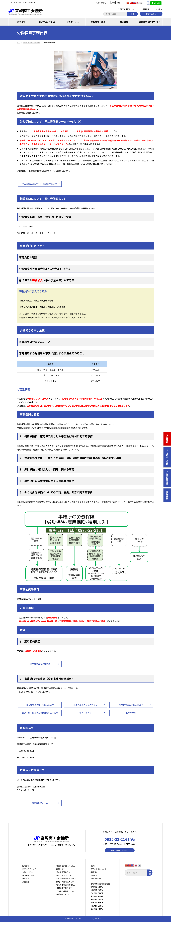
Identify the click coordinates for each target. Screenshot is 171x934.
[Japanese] (137, 3)
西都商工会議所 (97, 909)
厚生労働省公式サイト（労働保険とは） (40, 183)
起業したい (60, 869)
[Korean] (140, 3)
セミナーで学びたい (64, 875)
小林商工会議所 (97, 902)
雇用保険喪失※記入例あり (131, 704)
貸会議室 (25, 881)
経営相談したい (62, 894)
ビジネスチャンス (47, 21)
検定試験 (124, 21)
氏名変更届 (131, 712)
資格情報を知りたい (64, 888)
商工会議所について (128, 9)
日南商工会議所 (97, 899)
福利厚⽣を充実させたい (66, 885)
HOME (93, 866)
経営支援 (21, 21)
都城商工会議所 (97, 887)
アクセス (159, 9)
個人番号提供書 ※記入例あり (40, 704)
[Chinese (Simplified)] (127, 3)
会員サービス (73, 21)
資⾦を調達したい (63, 872)
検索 (132, 14)
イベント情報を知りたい (66, 878)
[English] (134, 3)
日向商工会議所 (97, 893)
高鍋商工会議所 (97, 896)
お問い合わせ (151, 14)
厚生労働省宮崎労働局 (40, 663)
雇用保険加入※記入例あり (85, 704)
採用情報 (145, 9)
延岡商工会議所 (97, 890)
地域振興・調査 (98, 21)
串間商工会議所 (97, 905)
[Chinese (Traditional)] (131, 3)
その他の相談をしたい (65, 891)
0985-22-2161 (120, 839)
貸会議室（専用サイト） (150, 21)
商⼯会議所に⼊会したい (66, 866)
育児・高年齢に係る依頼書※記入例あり (40, 712)
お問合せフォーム (40, 802)
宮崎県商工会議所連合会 (100, 883)
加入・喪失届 (85, 712)
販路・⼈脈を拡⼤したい (66, 881)
